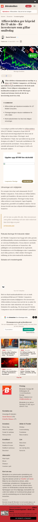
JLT (11, 83)
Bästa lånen (22, 443)
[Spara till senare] (20, 41)
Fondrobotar (22, 432)
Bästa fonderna (23, 435)
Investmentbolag (24, 429)
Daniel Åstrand (11, 37)
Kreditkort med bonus (8, 448)
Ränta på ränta (6, 435)
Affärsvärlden (30, 129)
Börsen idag (5, 427)
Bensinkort (5, 450)
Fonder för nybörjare (8, 432)
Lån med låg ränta (24, 448)
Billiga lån (22, 445)
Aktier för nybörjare (7, 429)
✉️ (17, 37)
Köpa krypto (5, 458)
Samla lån (22, 450)
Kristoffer (23, 479)
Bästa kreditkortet (7, 443)
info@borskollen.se (25, 399)
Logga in (28, 6)
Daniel (31, 479)
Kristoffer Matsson (8, 419)
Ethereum (5, 464)
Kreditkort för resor (7, 445)
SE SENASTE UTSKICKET (23, 518)
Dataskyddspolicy (30, 332)
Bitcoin (4, 461)
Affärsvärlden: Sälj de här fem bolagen (17, 11)
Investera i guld (6, 466)
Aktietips (21, 427)
